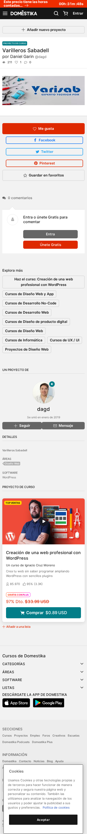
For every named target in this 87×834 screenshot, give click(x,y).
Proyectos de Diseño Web (26, 349)
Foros (46, 735)
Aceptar (43, 820)
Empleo (35, 735)
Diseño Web (12, 463)
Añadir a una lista (18, 626)
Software (12, 680)
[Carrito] (65, 13)
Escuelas (73, 735)
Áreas (8, 672)
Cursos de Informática (23, 340)
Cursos (7, 735)
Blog (50, 761)
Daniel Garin (28, 56)
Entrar (78, 13)
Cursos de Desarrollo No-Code (30, 303)
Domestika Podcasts (15, 742)
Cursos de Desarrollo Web (27, 312)
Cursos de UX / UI (64, 340)
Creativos (58, 735)
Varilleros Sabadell (14, 450)
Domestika (9, 761)
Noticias (39, 761)
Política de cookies (56, 807)
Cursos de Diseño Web (24, 331)
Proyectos (21, 735)
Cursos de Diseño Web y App (29, 294)
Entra (50, 234)
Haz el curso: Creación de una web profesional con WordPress (43, 282)
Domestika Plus (42, 742)
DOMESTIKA (23, 13)
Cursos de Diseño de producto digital (36, 321)
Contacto (25, 761)
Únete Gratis (50, 245)
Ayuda (59, 761)
